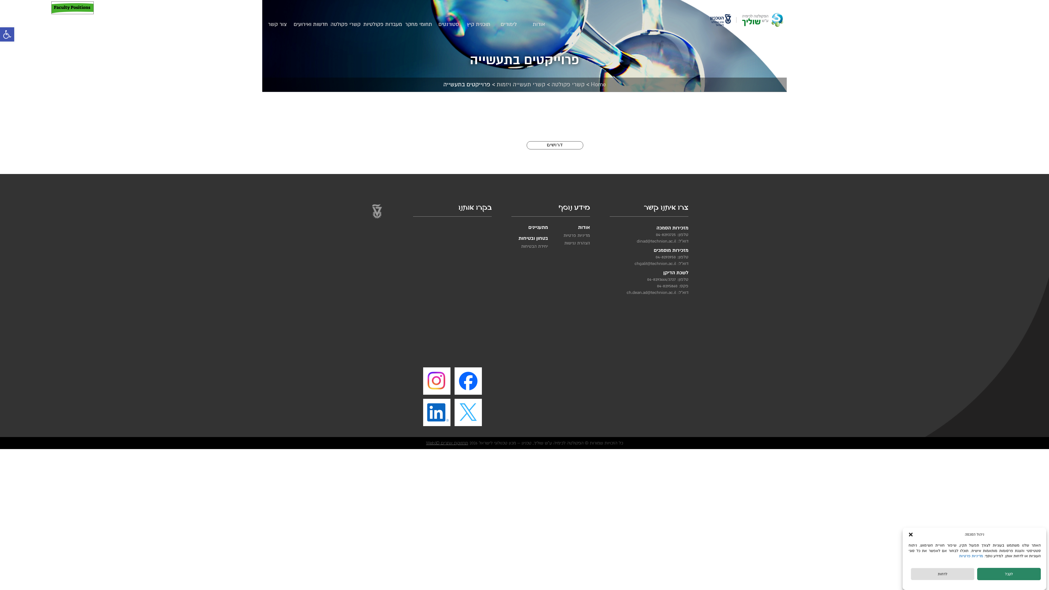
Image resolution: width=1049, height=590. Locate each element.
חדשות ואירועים (311, 24)
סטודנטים (448, 24)
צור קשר (277, 24)
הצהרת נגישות (577, 243)
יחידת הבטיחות (534, 246)
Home (598, 84)
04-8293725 (666, 234)
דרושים (555, 145)
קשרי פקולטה (346, 24)
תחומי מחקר (418, 24)
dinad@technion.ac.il (656, 241)
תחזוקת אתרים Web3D (447, 443)
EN (25, 7)
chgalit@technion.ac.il (655, 263)
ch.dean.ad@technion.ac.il (651, 292)
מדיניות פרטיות (971, 556)
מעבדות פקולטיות (382, 24)
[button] (7, 34)
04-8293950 (666, 257)
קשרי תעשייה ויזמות (521, 84)
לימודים (509, 24)
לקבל (1009, 574)
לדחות (942, 574)
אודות (539, 24)
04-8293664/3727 (661, 279)
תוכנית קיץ (478, 24)
